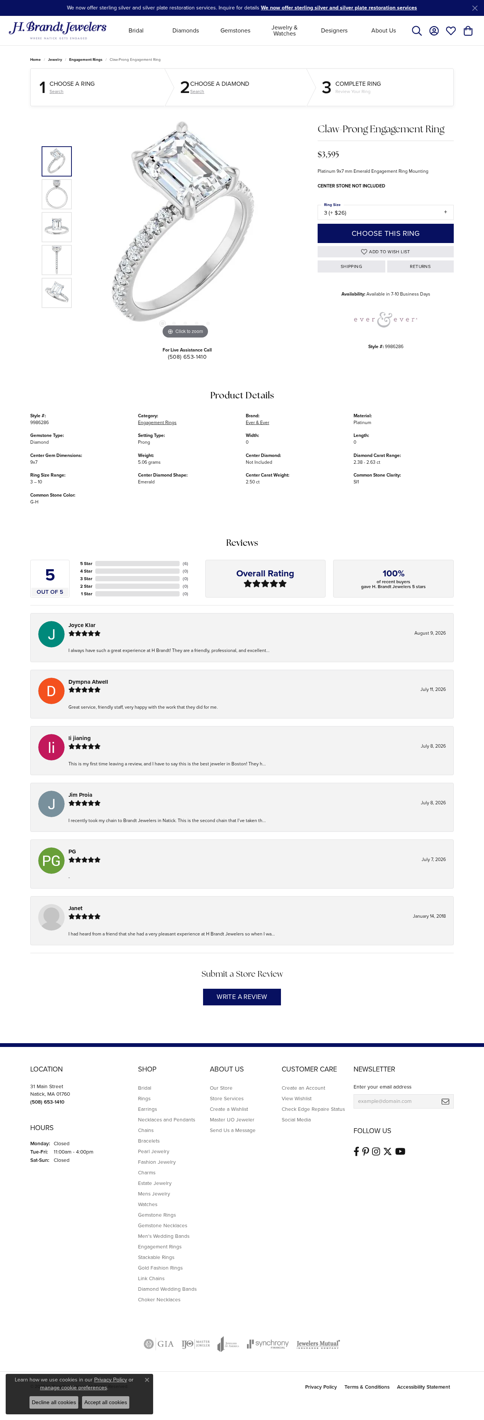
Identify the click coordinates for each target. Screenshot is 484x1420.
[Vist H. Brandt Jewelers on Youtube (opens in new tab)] (400, 1151)
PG (72, 851)
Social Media (296, 1119)
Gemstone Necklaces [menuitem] (162, 1225)
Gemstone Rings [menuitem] (157, 1215)
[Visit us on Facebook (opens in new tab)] (356, 1151)
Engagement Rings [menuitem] (160, 1246)
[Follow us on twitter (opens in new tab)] (387, 1151)
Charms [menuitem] (146, 1172)
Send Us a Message (233, 1130)
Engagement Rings (85, 59)
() (185, 563)
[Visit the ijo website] (196, 1344)
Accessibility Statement (423, 1387)
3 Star (86, 578)
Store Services (227, 1098)
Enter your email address (382, 1086)
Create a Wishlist (229, 1109)
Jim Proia (80, 795)
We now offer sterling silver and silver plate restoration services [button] (339, 8)
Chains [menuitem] (146, 1130)
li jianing (79, 738)
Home (35, 59)
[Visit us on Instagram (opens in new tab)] (376, 1151)
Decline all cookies (54, 1402)
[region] (185, 227)
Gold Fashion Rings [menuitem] (160, 1267)
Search (57, 91)
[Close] (474, 8)
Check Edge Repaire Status (313, 1109)
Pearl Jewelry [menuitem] (153, 1151)
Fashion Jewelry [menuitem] (157, 1162)
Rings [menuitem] (144, 1098)
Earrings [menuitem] (147, 1109)
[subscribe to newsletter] (445, 1101)
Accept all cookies (105, 1402)
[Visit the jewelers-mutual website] (318, 1344)
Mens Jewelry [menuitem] (154, 1193)
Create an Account (303, 1088)
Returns (420, 266)
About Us (383, 30)
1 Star (86, 593)
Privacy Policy (321, 1387)
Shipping (351, 266)
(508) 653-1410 (187, 357)
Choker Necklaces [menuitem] (159, 1299)
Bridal (136, 30)
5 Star (86, 563)
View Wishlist (297, 1098)
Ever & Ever (257, 422)
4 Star (86, 571)
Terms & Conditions (366, 1387)
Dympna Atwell (88, 682)
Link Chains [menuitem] (151, 1278)
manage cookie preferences (73, 1387)
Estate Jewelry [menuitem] (155, 1183)
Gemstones (235, 30)
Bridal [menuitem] (144, 1088)
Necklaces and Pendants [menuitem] (166, 1119)
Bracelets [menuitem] (149, 1140)
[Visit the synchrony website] (268, 1344)
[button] (417, 30)
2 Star (86, 586)
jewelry (55, 59)
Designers (334, 30)
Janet (75, 908)
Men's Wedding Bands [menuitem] (163, 1236)
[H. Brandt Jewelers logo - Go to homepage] (58, 30)
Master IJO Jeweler (232, 1119)
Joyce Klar (81, 625)
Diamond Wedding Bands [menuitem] (167, 1289)
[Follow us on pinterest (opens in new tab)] (365, 1151)
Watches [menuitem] (147, 1204)
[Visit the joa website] (228, 1344)
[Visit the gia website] (159, 1344)
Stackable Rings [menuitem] (156, 1257)
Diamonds (185, 30)
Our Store (221, 1088)
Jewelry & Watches (284, 30)
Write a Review (242, 997)
